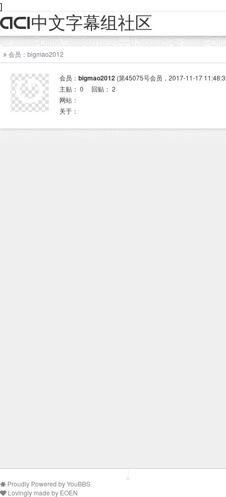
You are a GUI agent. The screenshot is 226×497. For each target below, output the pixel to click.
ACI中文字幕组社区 (76, 23)
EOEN (69, 492)
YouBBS (78, 483)
